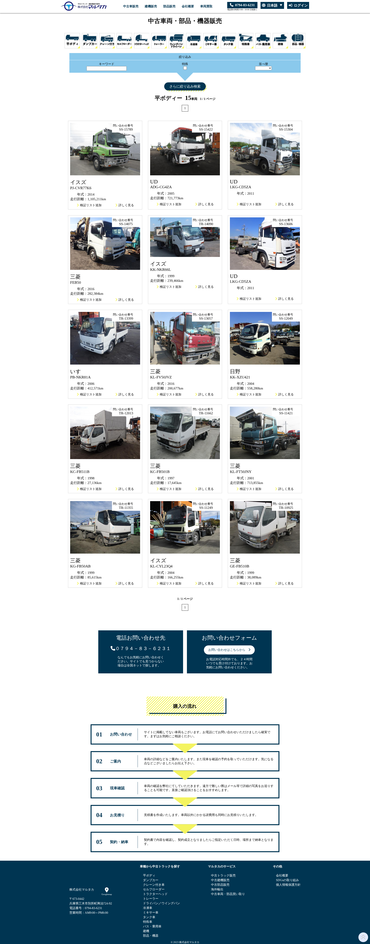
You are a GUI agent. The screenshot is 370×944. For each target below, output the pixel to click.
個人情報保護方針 (288, 884)
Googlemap (107, 894)
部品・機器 (150, 935)
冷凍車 (147, 907)
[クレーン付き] (107, 40)
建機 (146, 931)
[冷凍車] (193, 40)
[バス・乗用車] (263, 40)
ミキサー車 (150, 912)
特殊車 (147, 921)
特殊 (185, 64)
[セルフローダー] (124, 40)
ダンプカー (150, 880)
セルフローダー (154, 889)
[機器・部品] (297, 40)
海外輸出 (217, 889)
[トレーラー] (159, 40)
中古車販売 (131, 6)
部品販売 (169, 6)
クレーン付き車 (154, 884)
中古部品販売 (220, 884)
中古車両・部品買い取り (228, 894)
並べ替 (263, 64)
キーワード (106, 64)
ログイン (301, 5)
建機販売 (151, 6)
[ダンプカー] (89, 40)
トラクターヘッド (155, 894)
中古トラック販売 (223, 875)
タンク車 (149, 917)
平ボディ (149, 875)
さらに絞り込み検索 (185, 86)
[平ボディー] (72, 40)
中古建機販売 (220, 880)
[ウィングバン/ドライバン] (176, 40)
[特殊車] (245, 40)
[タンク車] (228, 40)
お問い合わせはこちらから (228, 649)
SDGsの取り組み (287, 880)
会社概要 (188, 6)
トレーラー (150, 898)
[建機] (280, 40)
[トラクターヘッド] (141, 40)
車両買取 (206, 6)
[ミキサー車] (211, 40)
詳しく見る (126, 205)
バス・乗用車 (152, 926)
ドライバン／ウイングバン (161, 903)
